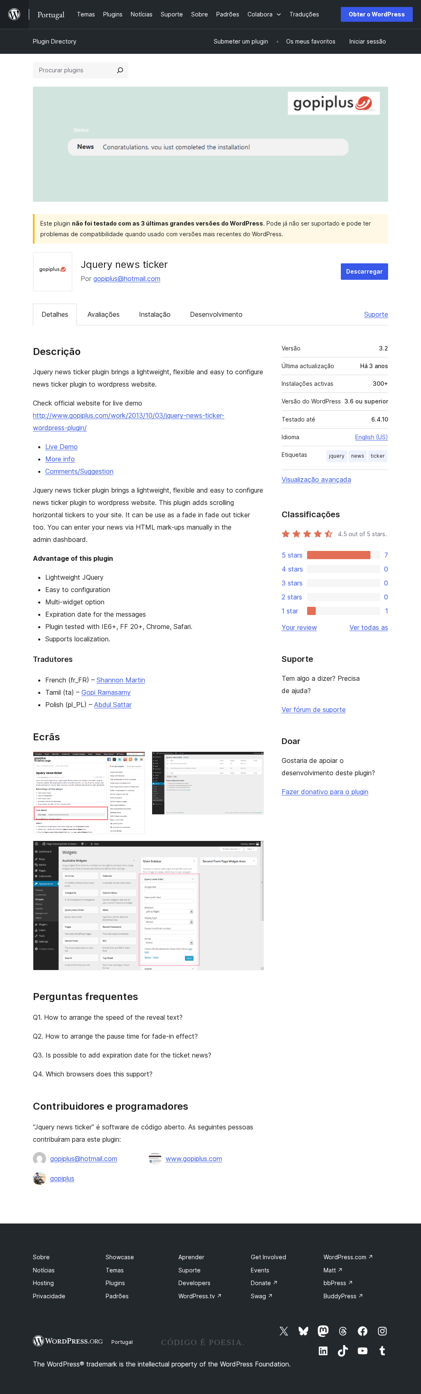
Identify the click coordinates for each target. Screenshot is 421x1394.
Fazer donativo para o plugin (325, 792)
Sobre (41, 1256)
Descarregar (364, 271)
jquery (337, 456)
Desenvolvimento (216, 314)
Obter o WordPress (377, 14)
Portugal (122, 1342)
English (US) (371, 436)
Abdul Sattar (113, 704)
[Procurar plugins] (120, 70)
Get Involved (268, 1256)
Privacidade (49, 1296)
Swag (262, 1296)
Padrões (117, 1296)
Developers (194, 1282)
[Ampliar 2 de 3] (253, 762)
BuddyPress (343, 1296)
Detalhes (55, 314)
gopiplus (62, 1178)
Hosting (43, 1282)
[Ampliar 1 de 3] (134, 762)
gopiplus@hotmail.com (126, 278)
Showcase (120, 1256)
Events (260, 1270)
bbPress (338, 1282)
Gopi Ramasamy (106, 692)
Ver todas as (368, 627)
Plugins (115, 1282)
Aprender (191, 1256)
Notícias (44, 1270)
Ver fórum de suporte (314, 709)
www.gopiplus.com (194, 1158)
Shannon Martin (121, 680)
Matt (333, 1270)
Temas (115, 1270)
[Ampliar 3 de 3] (253, 852)
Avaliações (104, 314)
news (357, 456)
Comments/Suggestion (79, 471)
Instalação (155, 314)
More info (60, 459)
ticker (378, 456)
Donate (264, 1282)
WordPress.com (348, 1256)
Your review (299, 627)
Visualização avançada (316, 479)
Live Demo (61, 446)
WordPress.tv (200, 1296)
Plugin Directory (54, 41)
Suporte (376, 314)
